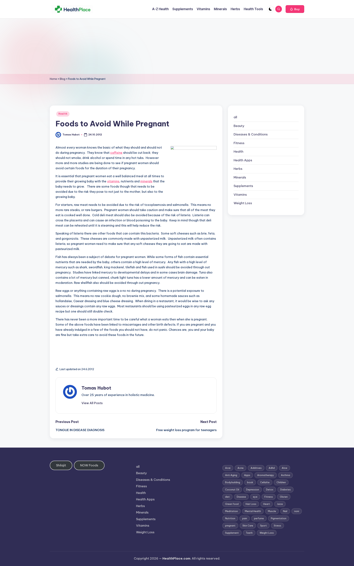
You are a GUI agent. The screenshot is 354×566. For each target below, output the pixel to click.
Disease (241, 496)
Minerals (240, 177)
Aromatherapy (265, 475)
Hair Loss (251, 503)
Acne (240, 467)
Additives (256, 467)
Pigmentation (278, 518)
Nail (285, 511)
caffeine (116, 152)
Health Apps (243, 160)
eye (255, 496)
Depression (252, 489)
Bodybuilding (232, 482)
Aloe (284, 467)
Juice (280, 503)
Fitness (239, 143)
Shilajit (61, 465)
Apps (247, 475)
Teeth (249, 532)
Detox (269, 489)
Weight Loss (243, 203)
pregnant (230, 525)
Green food (232, 503)
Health (62, 113)
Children (281, 482)
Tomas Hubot (96, 388)
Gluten (284, 496)
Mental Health (253, 511)
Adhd (272, 467)
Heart (266, 503)
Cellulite (265, 482)
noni (296, 511)
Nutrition (230, 518)
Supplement (232, 532)
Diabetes (285, 489)
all (235, 117)
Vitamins (240, 195)
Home (53, 79)
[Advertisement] (177, 46)
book (250, 482)
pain (244, 518)
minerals (146, 181)
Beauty (239, 126)
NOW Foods (89, 465)
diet (227, 496)
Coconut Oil (232, 489)
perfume (259, 518)
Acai (227, 467)
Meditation (231, 511)
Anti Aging (231, 475)
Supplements (243, 186)
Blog (62, 79)
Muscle (272, 511)
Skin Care (247, 525)
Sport (263, 525)
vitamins (113, 181)
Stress (277, 525)
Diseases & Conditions (251, 134)
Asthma (285, 475)
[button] (295, 9)
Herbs (238, 169)
